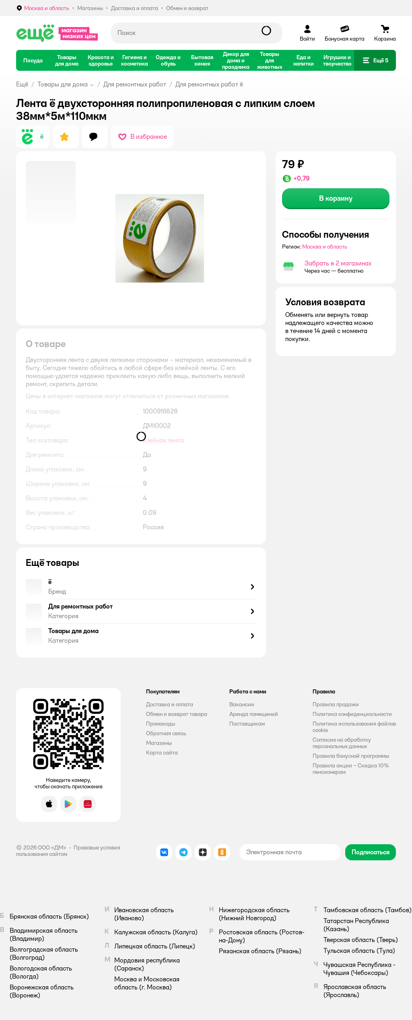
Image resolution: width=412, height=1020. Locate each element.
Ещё (22, 84)
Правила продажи (336, 704)
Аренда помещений (253, 714)
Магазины (159, 743)
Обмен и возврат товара (176, 714)
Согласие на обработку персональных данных (342, 742)
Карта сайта (162, 752)
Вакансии (241, 704)
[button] (375, 60)
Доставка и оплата (169, 704)
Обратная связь (166, 733)
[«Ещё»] (57, 33)
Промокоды (160, 723)
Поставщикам (247, 723)
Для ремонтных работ (134, 84)
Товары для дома (62, 84)
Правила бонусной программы (351, 756)
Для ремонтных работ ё (209, 84)
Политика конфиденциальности (352, 714)
